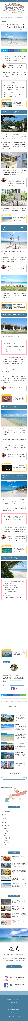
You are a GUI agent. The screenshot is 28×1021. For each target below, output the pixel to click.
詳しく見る (14, 966)
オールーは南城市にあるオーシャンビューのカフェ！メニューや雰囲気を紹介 (21, 746)
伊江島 (6, 831)
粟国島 (6, 828)
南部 (4, 822)
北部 (4, 815)
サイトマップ (14, 1012)
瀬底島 (6, 840)
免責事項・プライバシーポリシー (14, 999)
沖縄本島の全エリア (8, 811)
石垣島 (6, 833)
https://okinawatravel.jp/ (17, 685)
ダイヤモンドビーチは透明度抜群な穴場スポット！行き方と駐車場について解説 (21, 736)
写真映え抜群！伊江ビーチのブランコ (14, 87)
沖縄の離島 (6, 825)
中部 (4, 818)
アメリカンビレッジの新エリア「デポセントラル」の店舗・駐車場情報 (21, 763)
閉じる (18, 82)
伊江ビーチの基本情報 (10, 96)
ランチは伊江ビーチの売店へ (11, 89)
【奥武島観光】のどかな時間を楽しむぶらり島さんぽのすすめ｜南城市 (21, 754)
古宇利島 (7, 842)
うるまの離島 (8, 838)
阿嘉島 (6, 830)
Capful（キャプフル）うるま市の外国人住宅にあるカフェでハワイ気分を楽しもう (21, 718)
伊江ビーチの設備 (8, 92)
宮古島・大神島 (9, 837)
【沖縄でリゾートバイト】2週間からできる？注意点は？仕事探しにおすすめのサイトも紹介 (21, 727)
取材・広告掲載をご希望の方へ (14, 1009)
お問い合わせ (14, 1002)
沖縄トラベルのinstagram (16, 680)
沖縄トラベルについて (14, 1006)
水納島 (6, 844)
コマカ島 (7, 835)
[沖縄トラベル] (13, 12)
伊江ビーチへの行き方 (10, 85)
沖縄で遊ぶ (4, 21)
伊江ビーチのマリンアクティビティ (13, 94)
